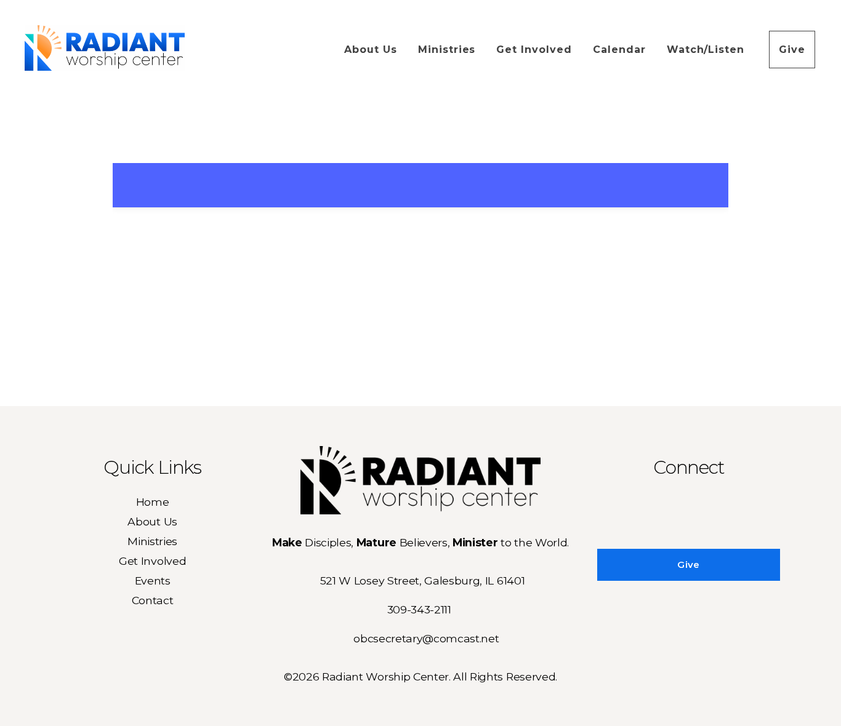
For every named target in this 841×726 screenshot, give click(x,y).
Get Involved (534, 49)
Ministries (447, 49)
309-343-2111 (419, 609)
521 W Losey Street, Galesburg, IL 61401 (422, 580)
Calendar (619, 49)
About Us (370, 49)
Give (792, 49)
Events (153, 580)
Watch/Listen (707, 49)
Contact (153, 600)
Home (152, 501)
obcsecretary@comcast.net (426, 638)
